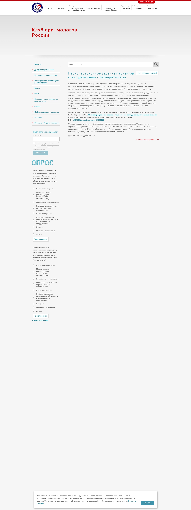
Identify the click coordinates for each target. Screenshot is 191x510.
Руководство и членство (76, 6)
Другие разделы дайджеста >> (147, 139)
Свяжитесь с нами (152, 6)
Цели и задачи (61, 6)
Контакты (152, 9)
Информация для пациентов (46, 112)
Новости (126, 9)
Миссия (61, 9)
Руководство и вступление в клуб (76, 10)
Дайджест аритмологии (44, 70)
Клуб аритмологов (49, 6)
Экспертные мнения (94, 6)
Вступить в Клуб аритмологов (46, 123)
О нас (49, 9)
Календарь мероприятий (111, 10)
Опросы (37, 106)
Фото (36, 94)
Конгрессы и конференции (45, 75)
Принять (147, 503)
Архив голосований (40, 320)
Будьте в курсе (125, 6)
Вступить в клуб (146, 2)
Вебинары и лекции (138, 6)
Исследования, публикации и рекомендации (46, 82)
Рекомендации (94, 9)
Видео (138, 9)
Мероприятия (111, 6)
